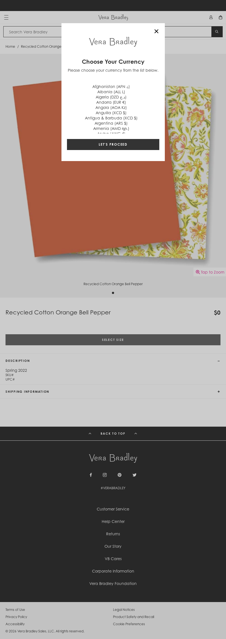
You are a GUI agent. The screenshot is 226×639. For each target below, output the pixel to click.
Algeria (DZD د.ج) (111, 97)
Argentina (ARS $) (111, 123)
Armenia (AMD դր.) (111, 128)
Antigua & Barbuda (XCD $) (111, 118)
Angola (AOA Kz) (111, 107)
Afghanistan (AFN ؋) (111, 86)
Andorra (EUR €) (111, 102)
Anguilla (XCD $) (111, 112)
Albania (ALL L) (111, 91)
